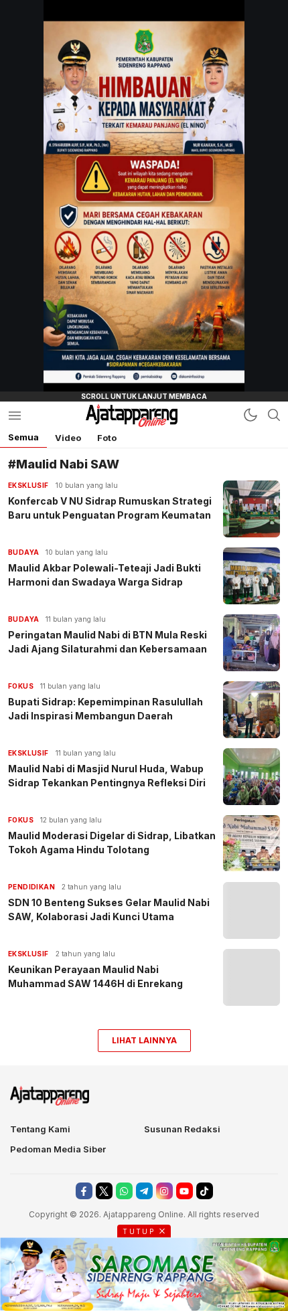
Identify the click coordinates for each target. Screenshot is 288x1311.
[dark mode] (250, 415)
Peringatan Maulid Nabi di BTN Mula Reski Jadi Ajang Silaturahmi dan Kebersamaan (107, 641)
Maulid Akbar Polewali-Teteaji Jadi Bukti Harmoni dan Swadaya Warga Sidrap (104, 575)
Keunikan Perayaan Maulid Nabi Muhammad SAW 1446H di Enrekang (95, 976)
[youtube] (184, 1191)
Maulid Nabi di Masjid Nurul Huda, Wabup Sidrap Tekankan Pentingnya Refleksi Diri (107, 775)
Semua (23, 437)
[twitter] (104, 1191)
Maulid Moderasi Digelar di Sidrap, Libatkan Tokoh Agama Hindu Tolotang (112, 842)
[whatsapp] (124, 1191)
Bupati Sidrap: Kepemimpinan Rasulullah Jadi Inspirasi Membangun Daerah (105, 708)
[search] (274, 415)
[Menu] (14, 415)
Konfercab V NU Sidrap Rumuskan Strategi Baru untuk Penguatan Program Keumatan (110, 508)
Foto (107, 437)
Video (68, 437)
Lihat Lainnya (144, 1040)
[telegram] (144, 1191)
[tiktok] (204, 1191)
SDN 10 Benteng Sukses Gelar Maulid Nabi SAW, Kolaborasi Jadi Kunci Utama (109, 909)
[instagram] (164, 1191)
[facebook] (84, 1191)
